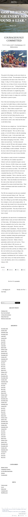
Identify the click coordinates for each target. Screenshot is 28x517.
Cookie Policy (23, 511)
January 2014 (4, 442)
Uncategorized (4, 475)
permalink (17, 281)
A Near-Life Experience (6, 314)
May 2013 (3, 457)
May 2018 (3, 343)
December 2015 (4, 398)
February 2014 (4, 440)
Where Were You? (5, 316)
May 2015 (3, 412)
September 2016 (4, 381)
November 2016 (4, 377)
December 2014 (4, 421)
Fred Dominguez (19, 45)
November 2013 (4, 446)
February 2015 (4, 417)
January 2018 (4, 351)
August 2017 (3, 360)
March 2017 (3, 370)
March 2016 (3, 393)
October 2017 (4, 357)
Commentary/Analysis (5, 469)
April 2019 (3, 336)
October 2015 (4, 402)
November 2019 (4, 334)
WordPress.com (4, 492)
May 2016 (3, 389)
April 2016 (3, 391)
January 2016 (4, 396)
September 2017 (4, 359)
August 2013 (3, 451)
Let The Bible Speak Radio (6, 471)
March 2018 (3, 347)
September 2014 (4, 427)
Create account (4, 485)
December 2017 (4, 353)
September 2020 (4, 332)
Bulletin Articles (14, 47)
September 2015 (4, 404)
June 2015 (3, 410)
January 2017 (4, 374)
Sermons (3, 473)
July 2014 (3, 430)
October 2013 (4, 447)
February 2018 (4, 349)
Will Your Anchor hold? (6, 318)
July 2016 (3, 385)
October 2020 (4, 330)
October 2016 (4, 379)
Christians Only (4, 311)
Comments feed (4, 490)
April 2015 (3, 413)
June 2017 (3, 364)
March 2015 (3, 415)
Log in (2, 487)
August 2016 (3, 383)
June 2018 (3, 342)
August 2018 (3, 338)
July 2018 (3, 340)
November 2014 (4, 423)
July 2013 (3, 453)
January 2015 (4, 419)
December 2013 (4, 444)
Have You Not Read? (5, 312)
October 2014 (4, 425)
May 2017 (3, 366)
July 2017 (3, 362)
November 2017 (4, 355)
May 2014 (3, 434)
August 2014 (3, 429)
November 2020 (4, 328)
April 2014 (3, 436)
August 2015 (3, 406)
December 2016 (4, 376)
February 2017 (4, 372)
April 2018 (3, 345)
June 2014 (3, 432)
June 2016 (3, 387)
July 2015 (3, 408)
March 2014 (3, 438)
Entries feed (3, 489)
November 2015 (4, 400)
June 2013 (3, 455)
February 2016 (4, 394)
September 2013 (4, 449)
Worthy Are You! (22, 289)
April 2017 (3, 368)
